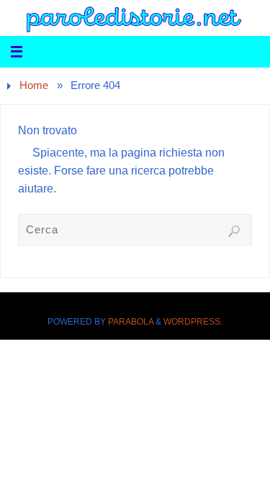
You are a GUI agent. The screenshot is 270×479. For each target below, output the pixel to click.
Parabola (130, 322)
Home (33, 85)
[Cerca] (234, 231)
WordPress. (192, 322)
